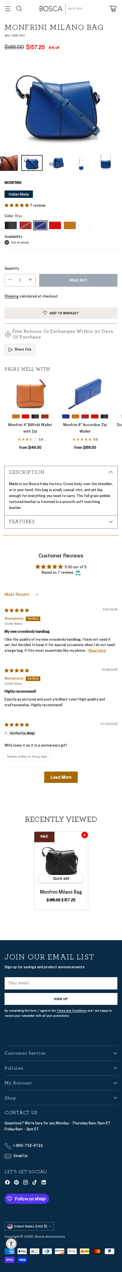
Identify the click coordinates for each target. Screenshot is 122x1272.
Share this (22, 349)
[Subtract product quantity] (10, 280)
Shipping (12, 296)
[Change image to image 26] (105, 163)
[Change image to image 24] (56, 163)
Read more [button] (97, 650)
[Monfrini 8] (85, 394)
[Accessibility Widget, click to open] (11, 1243)
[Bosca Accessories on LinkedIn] (43, 1183)
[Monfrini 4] (30, 394)
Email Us (21, 1156)
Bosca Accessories (50, 1237)
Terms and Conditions (71, 1011)
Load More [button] (61, 777)
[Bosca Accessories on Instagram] (25, 1183)
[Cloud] (84, 225)
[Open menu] (7, 8)
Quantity (12, 268)
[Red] (55, 225)
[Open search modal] (19, 8)
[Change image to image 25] (81, 163)
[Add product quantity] (30, 280)
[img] (17, 610)
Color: (13, 216)
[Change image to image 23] (32, 163)
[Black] (11, 225)
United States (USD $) (30, 1226)
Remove (84, 835)
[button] (17, 205)
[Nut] (70, 225)
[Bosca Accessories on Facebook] (7, 1183)
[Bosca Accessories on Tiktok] (34, 1183)
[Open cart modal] (113, 8)
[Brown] (25, 225)
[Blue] (61, 104)
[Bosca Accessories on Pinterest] (16, 1183)
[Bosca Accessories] (61, 8)
